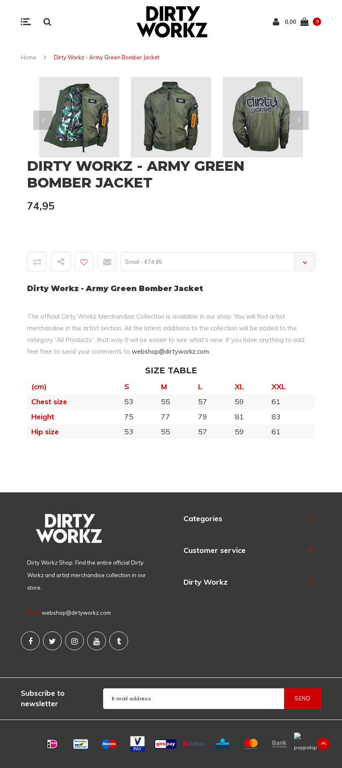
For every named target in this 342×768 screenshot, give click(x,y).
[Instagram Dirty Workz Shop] (74, 640)
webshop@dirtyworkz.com (170, 351)
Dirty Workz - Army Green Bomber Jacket (106, 57)
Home (28, 57)
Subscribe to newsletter (43, 698)
